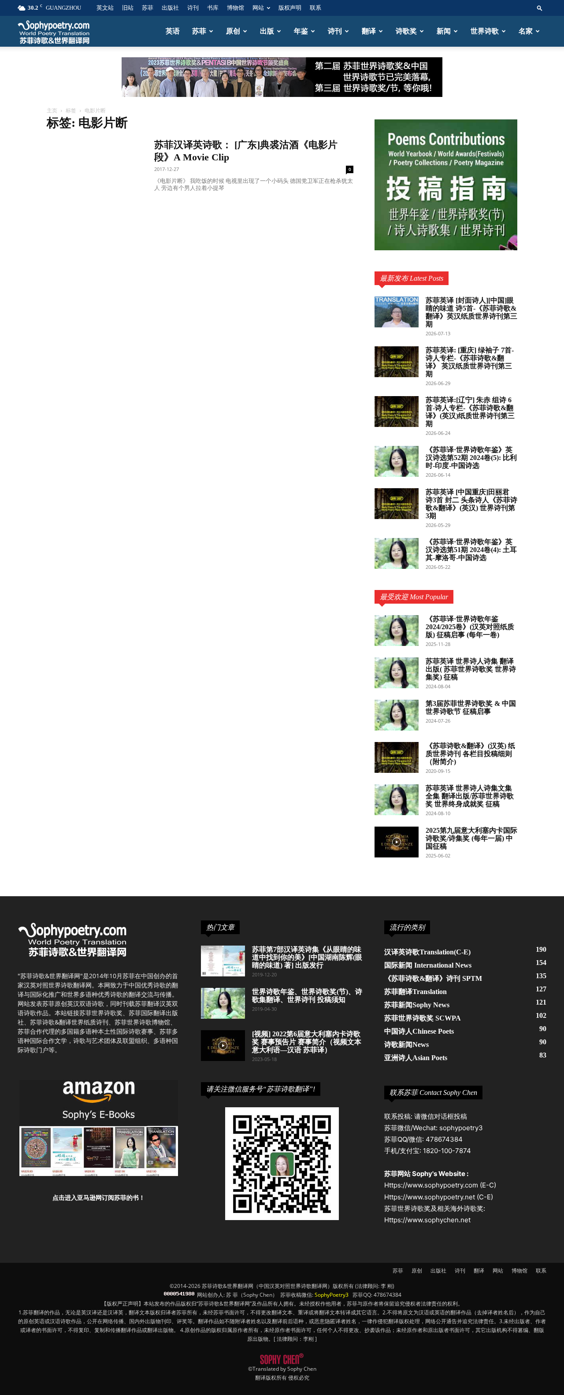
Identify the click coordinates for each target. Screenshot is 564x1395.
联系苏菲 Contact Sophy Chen (433, 1092)
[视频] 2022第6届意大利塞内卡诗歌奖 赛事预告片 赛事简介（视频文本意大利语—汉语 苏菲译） (306, 1042)
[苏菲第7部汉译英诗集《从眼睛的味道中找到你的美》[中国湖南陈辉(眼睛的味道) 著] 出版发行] (223, 961)
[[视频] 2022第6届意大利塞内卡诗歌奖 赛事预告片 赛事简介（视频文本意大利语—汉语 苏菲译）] (223, 1045)
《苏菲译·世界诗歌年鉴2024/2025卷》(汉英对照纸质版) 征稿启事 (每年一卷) (470, 626)
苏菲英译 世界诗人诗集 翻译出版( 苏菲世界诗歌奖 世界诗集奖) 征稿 (471, 669)
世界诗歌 (485, 31)
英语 (173, 31)
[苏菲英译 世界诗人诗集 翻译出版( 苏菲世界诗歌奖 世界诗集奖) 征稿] (397, 672)
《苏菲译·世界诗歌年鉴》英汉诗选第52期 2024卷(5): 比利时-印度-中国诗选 (471, 457)
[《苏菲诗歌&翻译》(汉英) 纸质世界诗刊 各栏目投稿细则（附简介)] (397, 757)
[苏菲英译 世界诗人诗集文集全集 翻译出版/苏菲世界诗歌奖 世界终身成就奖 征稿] (397, 799)
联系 (315, 7)
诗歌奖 (406, 31)
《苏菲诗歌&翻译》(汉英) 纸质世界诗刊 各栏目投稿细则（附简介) (470, 753)
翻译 (369, 31)
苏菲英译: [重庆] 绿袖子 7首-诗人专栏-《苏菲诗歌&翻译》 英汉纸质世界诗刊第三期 (470, 362)
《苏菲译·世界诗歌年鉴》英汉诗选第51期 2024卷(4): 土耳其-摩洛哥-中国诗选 (471, 549)
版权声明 (289, 7)
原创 (233, 31)
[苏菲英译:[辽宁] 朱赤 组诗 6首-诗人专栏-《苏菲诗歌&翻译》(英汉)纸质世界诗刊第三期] (397, 411)
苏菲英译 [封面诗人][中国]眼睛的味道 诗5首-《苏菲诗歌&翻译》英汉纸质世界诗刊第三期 (471, 312)
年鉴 (301, 31)
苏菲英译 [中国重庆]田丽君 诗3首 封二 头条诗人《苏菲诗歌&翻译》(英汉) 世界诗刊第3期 (471, 503)
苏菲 (147, 7)
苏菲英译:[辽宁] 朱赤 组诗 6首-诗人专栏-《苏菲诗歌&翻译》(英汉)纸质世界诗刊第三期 (470, 411)
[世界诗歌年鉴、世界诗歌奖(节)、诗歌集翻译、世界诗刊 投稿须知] (223, 1003)
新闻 (444, 31)
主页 (52, 110)
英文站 (105, 7)
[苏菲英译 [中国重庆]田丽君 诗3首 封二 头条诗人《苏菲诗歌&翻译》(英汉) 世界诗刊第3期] (397, 503)
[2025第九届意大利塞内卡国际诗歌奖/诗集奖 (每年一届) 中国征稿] (397, 842)
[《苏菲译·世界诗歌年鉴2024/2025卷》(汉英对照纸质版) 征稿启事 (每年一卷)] (397, 630)
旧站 (128, 7)
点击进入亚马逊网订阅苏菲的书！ (98, 1197)
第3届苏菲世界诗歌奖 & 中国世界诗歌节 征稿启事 (471, 707)
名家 (526, 31)
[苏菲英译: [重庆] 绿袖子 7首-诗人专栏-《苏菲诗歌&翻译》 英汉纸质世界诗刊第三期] (397, 361)
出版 (267, 31)
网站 (258, 7)
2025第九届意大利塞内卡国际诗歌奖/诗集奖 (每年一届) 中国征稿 (471, 838)
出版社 (170, 7)
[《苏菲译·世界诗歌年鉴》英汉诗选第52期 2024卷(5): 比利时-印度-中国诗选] (397, 461)
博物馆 (235, 7)
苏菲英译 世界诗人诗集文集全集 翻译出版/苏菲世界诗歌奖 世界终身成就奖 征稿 (470, 796)
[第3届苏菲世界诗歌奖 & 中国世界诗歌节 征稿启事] (397, 715)
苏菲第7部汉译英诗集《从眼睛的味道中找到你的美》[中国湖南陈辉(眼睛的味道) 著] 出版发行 (307, 957)
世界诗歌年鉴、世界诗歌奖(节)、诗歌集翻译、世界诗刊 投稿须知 (307, 995)
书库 (213, 7)
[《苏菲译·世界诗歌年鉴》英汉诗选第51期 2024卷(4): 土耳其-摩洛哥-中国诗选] (397, 553)
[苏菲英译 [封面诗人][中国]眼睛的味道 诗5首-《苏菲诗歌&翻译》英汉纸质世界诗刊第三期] (397, 312)
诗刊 (193, 7)
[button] (539, 7)
